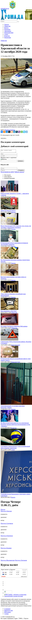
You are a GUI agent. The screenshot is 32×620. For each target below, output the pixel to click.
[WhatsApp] (22, 132)
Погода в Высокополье (8, 560)
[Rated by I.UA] (8, 593)
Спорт (6, 34)
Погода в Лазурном (21, 560)
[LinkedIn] (14, 132)
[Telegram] (27, 132)
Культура (7, 36)
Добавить (20, 161)
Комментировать (10, 130)
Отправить (21, 170)
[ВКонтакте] (2, 132)
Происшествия (8, 32)
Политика (7, 29)
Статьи (13, 196)
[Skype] (24, 132)
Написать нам (8, 610)
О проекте (7, 609)
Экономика (7, 31)
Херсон (6, 24)
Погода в (6, 511)
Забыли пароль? (19, 172)
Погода (3, 509)
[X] (9, 132)
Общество (7, 26)
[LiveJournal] (17, 132)
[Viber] (19, 132)
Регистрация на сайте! (7, 172)
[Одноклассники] (4, 132)
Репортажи (7, 37)
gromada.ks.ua (5, 8)
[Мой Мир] (7, 132)
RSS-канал (7, 612)
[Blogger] (12, 132)
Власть (6, 27)
